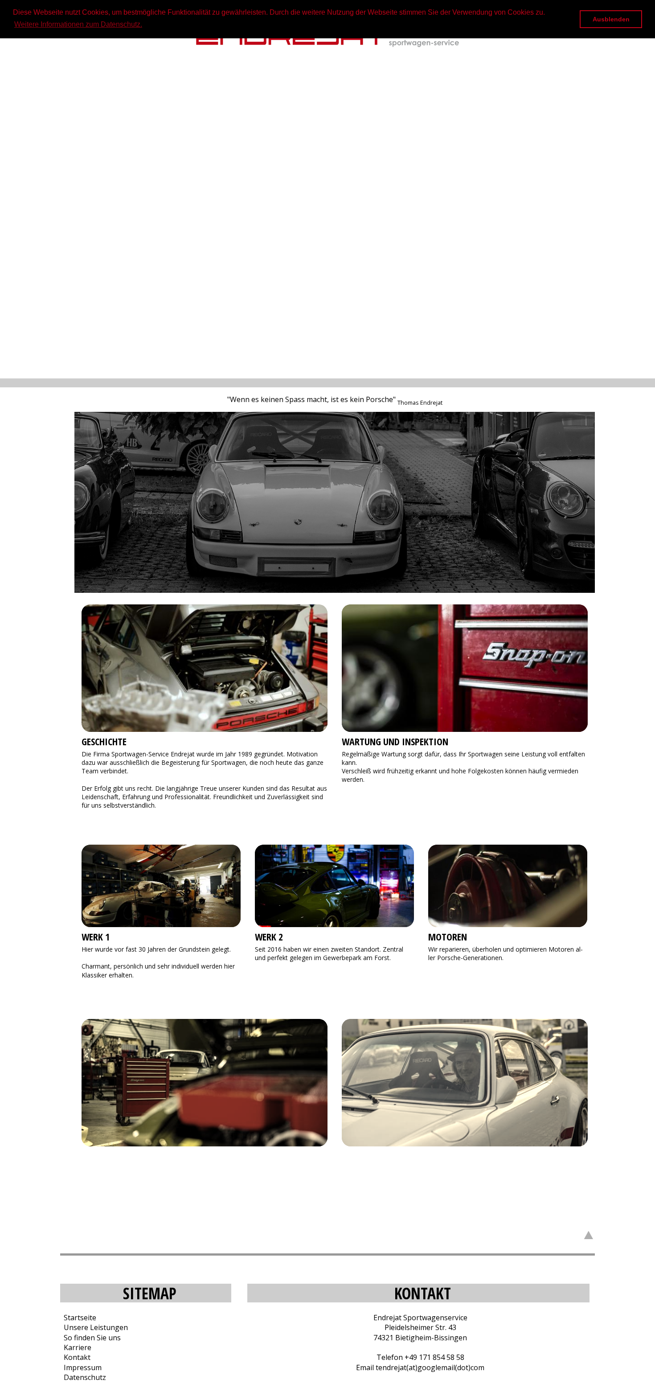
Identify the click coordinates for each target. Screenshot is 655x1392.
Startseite (78, 1317)
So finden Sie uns (90, 1338)
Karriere (75, 1347)
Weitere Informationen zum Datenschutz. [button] (78, 24)
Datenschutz (83, 1377)
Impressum (81, 1367)
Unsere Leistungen (94, 1327)
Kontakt (75, 1357)
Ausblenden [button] (611, 19)
